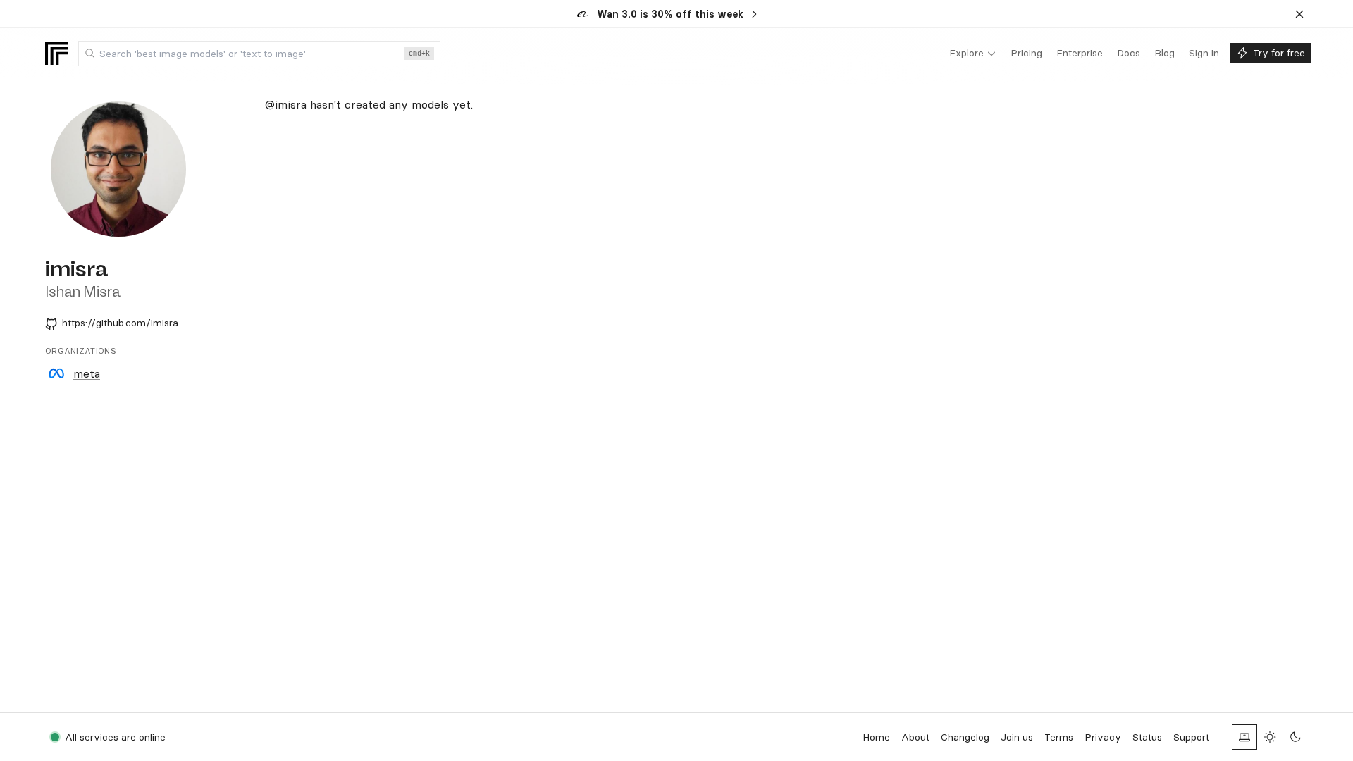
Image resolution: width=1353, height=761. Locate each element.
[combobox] (259, 54)
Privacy (1103, 737)
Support (1191, 737)
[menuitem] (972, 53)
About (915, 737)
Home (876, 737)
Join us (1017, 737)
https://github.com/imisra (120, 322)
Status (1147, 737)
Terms (1058, 737)
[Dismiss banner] (1299, 14)
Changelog (965, 737)
